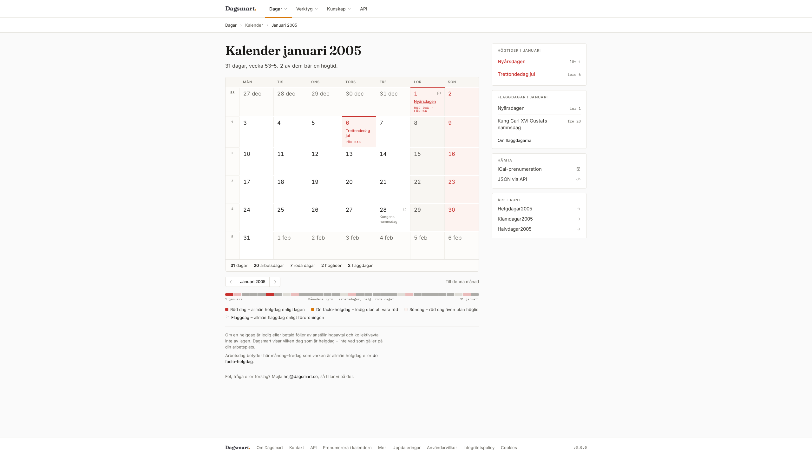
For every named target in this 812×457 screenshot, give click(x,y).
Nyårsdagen (425, 101)
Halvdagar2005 (515, 229)
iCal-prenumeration (520, 169)
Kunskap (336, 8)
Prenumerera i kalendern (347, 447)
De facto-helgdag (333, 309)
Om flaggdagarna (514, 140)
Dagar (275, 8)
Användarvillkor (442, 447)
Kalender (254, 25)
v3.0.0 (580, 447)
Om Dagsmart (270, 447)
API (363, 8)
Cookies (509, 447)
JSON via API (512, 179)
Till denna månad (462, 281)
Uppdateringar (406, 447)
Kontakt (296, 447)
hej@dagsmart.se (301, 376)
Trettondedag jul (358, 133)
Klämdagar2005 (515, 219)
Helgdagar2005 (515, 209)
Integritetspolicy (478, 447)
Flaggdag (240, 317)
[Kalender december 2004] (231, 282)
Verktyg (304, 8)
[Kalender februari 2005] (274, 282)
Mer (382, 447)
